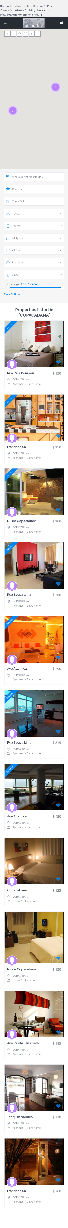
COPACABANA (21, 379)
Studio (16, 901)
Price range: (13, 284)
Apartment (18, 384)
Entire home (34, 384)
